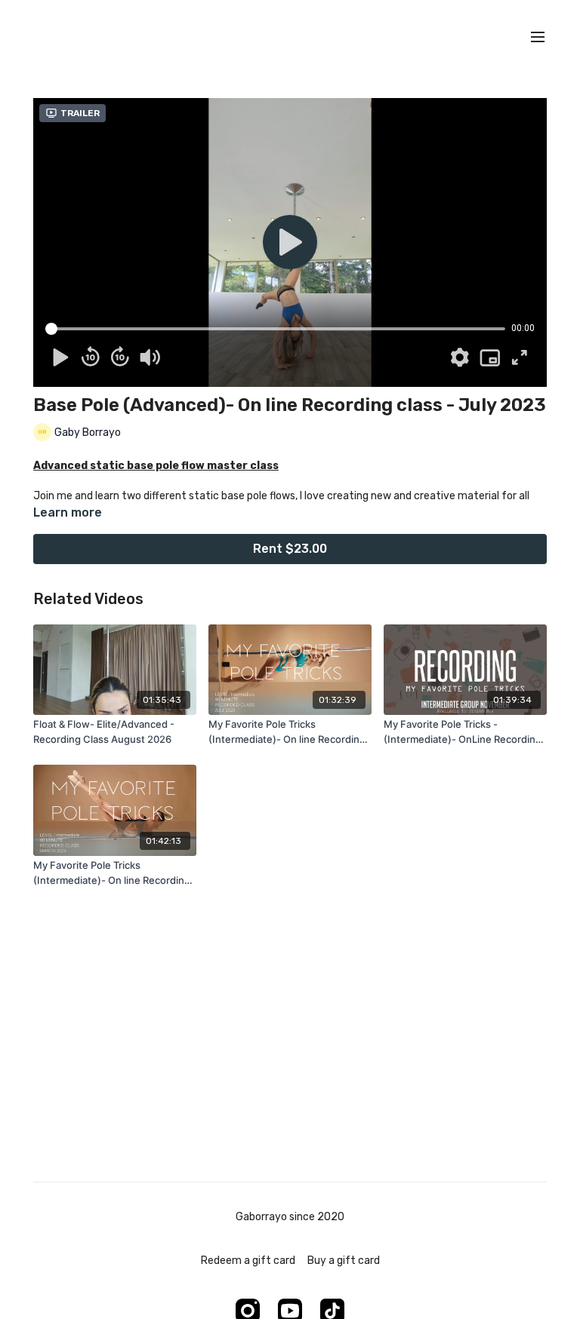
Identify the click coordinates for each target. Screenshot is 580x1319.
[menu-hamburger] (538, 37)
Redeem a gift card (248, 1260)
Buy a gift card (343, 1260)
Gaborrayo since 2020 (290, 1217)
